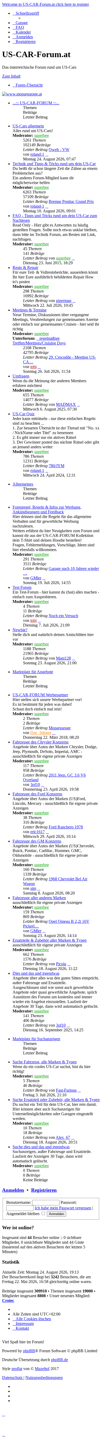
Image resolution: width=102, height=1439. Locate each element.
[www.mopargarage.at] (22, 94)
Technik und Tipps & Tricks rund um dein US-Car (54, 163)
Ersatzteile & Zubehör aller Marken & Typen (50, 940)
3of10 (35, 784)
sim (33, 888)
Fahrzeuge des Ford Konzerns (37, 794)
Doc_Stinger (40, 732)
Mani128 (63, 658)
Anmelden (13, 1190)
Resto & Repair (25, 267)
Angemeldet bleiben (23, 1213)
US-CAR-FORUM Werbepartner (40, 695)
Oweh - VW (59, 149)
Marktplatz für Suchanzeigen (36, 1039)
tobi (33, 366)
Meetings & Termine (30, 310)
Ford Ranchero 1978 (66, 827)
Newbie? (20, 630)
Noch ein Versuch (63, 615)
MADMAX (66, 404)
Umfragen (21, 376)
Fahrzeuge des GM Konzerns (37, 841)
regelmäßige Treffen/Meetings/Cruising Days (39, 340)
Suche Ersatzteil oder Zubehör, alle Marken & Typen (56, 1099)
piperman (63, 300)
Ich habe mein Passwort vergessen (63, 1208)
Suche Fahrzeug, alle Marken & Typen (45, 1062)
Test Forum (22, 587)
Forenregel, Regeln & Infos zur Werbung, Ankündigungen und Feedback (47, 509)
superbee (41, 135)
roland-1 (37, 154)
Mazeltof (42, 1368)
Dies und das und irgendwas (36, 973)
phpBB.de (59, 1359)
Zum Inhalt (11, 76)
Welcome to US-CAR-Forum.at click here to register (45, 4)
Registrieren (44, 1190)
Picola (61, 964)
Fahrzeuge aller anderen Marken (39, 898)
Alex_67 (63, 1137)
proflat (17, 1368)
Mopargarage (60, 728)
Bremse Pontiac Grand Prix (71, 201)
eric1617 (37, 831)
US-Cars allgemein (28, 126)
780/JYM (56, 466)
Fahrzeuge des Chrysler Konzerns (41, 742)
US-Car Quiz (24, 414)
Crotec (8, 1300)
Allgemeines (23, 484)
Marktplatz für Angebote (33, 672)
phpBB (29, 1351)
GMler (35, 578)
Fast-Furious (66, 1090)
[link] (56, 142)
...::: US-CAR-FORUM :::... (36, 103)
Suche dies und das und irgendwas (41, 1147)
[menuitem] (20, 22)
